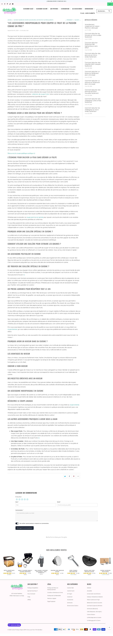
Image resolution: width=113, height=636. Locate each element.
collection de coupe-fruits (40, 94)
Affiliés (29, 599)
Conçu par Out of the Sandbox (34, 629)
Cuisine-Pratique (16, 629)
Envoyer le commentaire (24, 528)
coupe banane (12, 329)
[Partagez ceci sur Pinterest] (74, 476)
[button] (29, 9)
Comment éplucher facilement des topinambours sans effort (91, 45)
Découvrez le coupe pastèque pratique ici (21, 153)
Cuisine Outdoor (91, 614)
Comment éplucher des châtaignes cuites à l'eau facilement (93, 100)
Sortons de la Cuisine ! (72, 605)
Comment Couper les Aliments (94, 605)
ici (24, 275)
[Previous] (3, 564)
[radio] (16, 499)
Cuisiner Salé (70, 587)
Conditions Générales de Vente (55, 592)
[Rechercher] (109, 11)
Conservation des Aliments (93, 593)
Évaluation (18, 497)
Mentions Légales (51, 598)
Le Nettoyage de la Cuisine (93, 620)
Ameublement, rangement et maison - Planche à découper (92, 26)
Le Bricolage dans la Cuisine (94, 617)
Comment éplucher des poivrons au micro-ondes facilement (92, 55)
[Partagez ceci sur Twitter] (65, 476)
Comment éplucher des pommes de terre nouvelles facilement (92, 91)
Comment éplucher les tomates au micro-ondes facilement (93, 35)
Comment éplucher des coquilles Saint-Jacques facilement (92, 64)
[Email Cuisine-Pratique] (2, 4)
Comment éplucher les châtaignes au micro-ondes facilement (92, 109)
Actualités (89, 590)
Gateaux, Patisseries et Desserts (95, 596)
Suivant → (77, 20)
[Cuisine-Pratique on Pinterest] (7, 4)
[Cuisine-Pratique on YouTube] (12, 4)
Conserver (69, 596)
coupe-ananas (74, 405)
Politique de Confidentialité (54, 595)
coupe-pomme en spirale (34, 217)
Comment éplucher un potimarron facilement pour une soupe (92, 82)
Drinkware (69, 602)
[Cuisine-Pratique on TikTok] (10, 4)
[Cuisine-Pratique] (9, 11)
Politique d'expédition (33, 587)
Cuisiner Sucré (70, 590)
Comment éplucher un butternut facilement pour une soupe (92, 73)
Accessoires (70, 599)
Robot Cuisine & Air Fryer (93, 599)
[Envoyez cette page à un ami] (78, 476)
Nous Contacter (31, 593)
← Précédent (69, 20)
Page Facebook (51, 601)
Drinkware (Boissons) (92, 608)
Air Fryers (69, 593)
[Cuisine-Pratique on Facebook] (4, 4)
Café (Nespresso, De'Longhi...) (94, 611)
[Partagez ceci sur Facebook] (69, 476)
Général (89, 587)
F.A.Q (29, 596)
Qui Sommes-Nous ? (33, 590)
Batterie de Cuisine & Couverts (94, 602)
